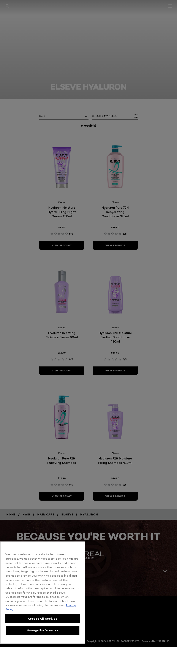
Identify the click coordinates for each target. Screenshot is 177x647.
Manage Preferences (42, 630)
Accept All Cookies (42, 618)
